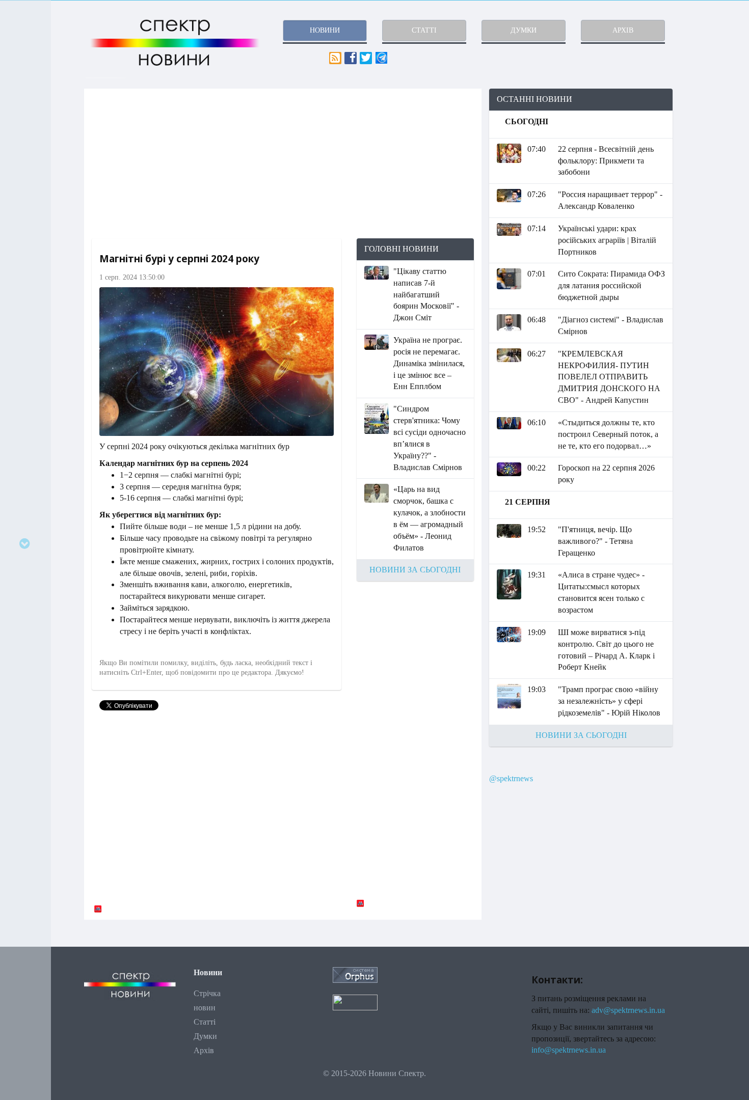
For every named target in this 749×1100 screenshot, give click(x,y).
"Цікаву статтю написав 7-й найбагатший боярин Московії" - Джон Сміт (426, 294)
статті (424, 30)
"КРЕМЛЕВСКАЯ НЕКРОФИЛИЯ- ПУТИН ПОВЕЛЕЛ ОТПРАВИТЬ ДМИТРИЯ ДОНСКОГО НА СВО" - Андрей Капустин (609, 376)
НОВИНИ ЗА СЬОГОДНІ (415, 569)
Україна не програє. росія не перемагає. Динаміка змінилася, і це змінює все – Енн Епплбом (429, 363)
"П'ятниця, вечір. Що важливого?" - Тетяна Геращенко (595, 541)
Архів (204, 1050)
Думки (205, 1036)
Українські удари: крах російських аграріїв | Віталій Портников (607, 240)
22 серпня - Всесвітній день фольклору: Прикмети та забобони (606, 161)
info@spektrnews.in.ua (568, 1050)
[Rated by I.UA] (355, 1001)
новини (325, 30)
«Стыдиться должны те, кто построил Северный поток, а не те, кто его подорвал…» (608, 434)
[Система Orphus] (355, 974)
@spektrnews (511, 778)
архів (622, 30)
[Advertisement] (283, 163)
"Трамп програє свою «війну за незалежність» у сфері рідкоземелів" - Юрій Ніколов (609, 701)
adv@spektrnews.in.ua (628, 1010)
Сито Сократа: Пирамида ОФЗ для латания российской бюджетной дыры (611, 285)
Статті (205, 1022)
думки (524, 30)
